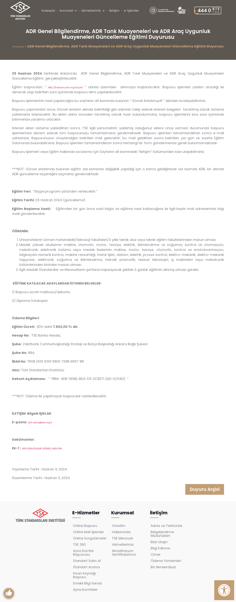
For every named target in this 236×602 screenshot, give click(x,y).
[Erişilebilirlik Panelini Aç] (224, 590)
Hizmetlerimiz (91, 10)
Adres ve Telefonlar (167, 525)
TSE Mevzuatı (122, 538)
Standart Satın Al (87, 560)
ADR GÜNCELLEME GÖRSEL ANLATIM (42, 448)
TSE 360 (79, 544)
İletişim (114, 10)
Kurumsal (66, 10)
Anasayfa (48, 10)
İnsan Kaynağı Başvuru (84, 575)
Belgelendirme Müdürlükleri (162, 534)
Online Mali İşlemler (88, 532)
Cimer (156, 554)
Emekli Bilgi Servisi (87, 583)
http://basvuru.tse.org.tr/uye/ (65, 87)
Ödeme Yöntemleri (166, 560)
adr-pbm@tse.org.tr (40, 422)
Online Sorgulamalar (90, 538)
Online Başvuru (85, 525)
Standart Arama (86, 567)
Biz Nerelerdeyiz (163, 567)
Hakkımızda (121, 532)
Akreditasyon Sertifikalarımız (124, 552)
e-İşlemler (131, 10)
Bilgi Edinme (160, 548)
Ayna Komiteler (85, 589)
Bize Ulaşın (159, 542)
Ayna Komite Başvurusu (83, 552)
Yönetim (118, 525)
